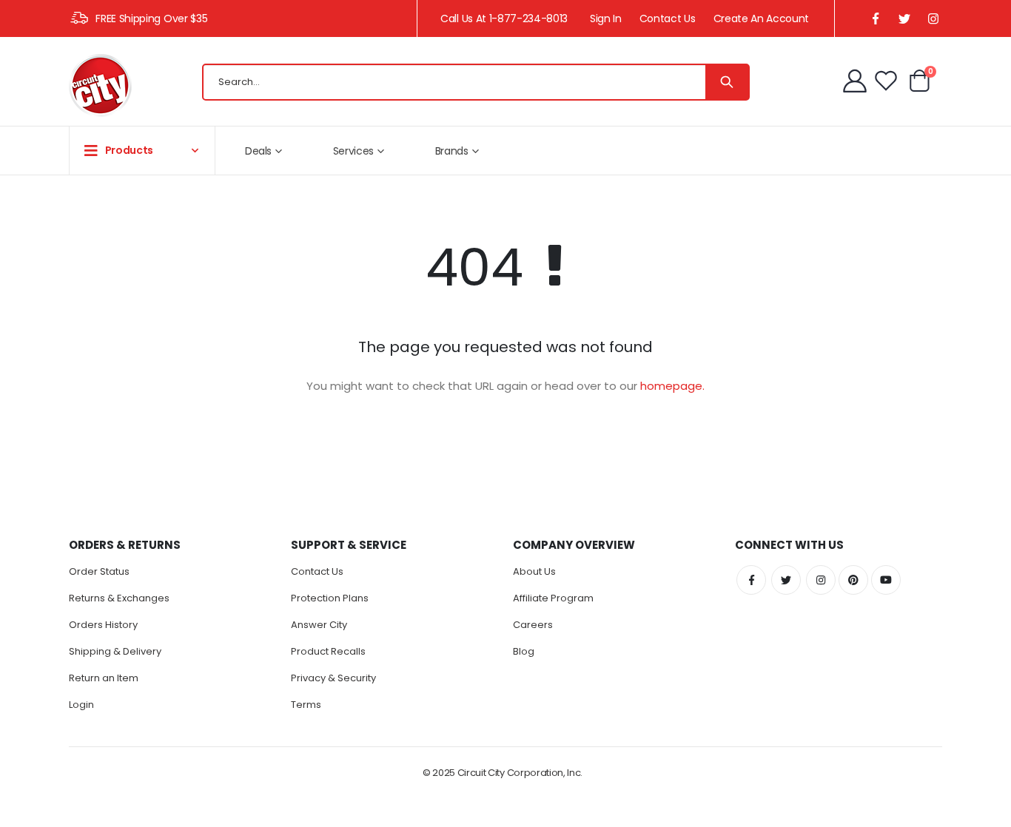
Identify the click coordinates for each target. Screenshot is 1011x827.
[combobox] (476, 82)
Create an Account (761, 18)
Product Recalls (328, 651)
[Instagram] (933, 19)
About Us (534, 571)
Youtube (886, 580)
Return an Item (103, 678)
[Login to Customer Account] (857, 80)
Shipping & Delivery (115, 651)
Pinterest (853, 580)
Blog (523, 651)
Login (81, 705)
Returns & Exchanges (119, 598)
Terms (306, 705)
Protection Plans (330, 598)
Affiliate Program (553, 598)
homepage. (672, 386)
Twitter (786, 580)
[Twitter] (904, 19)
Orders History (103, 625)
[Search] (726, 82)
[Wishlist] (886, 81)
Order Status (99, 571)
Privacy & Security (333, 678)
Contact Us (667, 18)
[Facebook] (875, 19)
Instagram (821, 580)
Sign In (606, 18)
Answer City (319, 625)
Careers (533, 625)
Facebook (751, 580)
